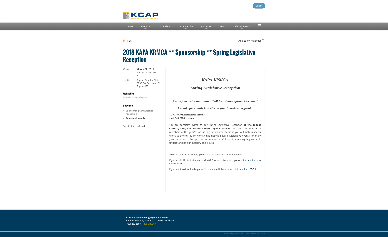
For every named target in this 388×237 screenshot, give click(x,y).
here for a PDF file (248, 169)
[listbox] (251, 40)
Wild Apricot (240, 233)
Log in (259, 5)
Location (127, 80)
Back (129, 40)
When (126, 69)
